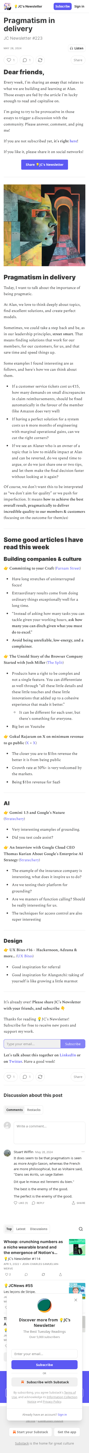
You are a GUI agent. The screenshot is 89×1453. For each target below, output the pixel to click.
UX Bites (25, 956)
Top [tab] (9, 1229)
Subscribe (62, 6)
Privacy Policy (52, 1401)
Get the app (67, 1432)
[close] (75, 1300)
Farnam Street (68, 568)
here (73, 141)
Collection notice (50, 1420)
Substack (22, 1443)
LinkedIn (68, 1055)
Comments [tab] (14, 1110)
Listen (79, 48)
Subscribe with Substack (48, 1382)
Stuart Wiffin (23, 1151)
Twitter (15, 1062)
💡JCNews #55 (18, 1285)
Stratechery (14, 819)
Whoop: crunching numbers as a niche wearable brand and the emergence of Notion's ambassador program (33, 1247)
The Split (55, 663)
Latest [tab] (21, 1229)
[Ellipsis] (83, 1151)
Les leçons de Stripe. (20, 1291)
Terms (30, 1420)
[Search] (80, 1228)
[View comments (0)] (26, 1274)
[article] (44, 1258)
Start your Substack (32, 1432)
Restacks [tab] (33, 1110)
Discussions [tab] (38, 1229)
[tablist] (23, 1109)
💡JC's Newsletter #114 (22, 1258)
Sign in (79, 6)
